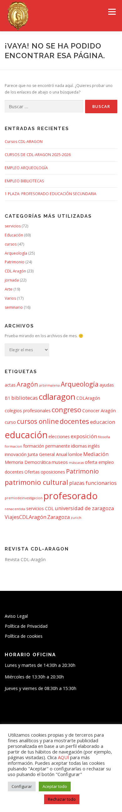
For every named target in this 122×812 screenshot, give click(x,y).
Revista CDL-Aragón (25, 559)
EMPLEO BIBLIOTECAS (24, 181)
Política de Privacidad (26, 626)
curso (10, 422)
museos (60, 462)
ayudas (106, 385)
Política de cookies (24, 636)
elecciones (59, 436)
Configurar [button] (22, 786)
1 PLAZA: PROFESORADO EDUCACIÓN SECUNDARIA (50, 193)
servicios (13, 226)
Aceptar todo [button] (55, 786)
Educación (14, 235)
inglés (94, 446)
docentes (74, 421)
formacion (13, 446)
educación (26, 435)
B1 (7, 398)
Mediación (96, 454)
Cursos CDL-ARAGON (24, 141)
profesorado (70, 496)
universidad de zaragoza (84, 508)
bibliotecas (24, 397)
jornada (12, 280)
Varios (10, 298)
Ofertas (32, 472)
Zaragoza (58, 516)
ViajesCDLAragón (25, 516)
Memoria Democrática (28, 462)
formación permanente (46, 446)
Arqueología (16, 253)
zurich (76, 517)
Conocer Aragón (99, 411)
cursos (11, 244)
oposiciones (53, 472)
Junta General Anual (47, 454)
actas (10, 385)
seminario (14, 307)
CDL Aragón (15, 271)
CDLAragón (88, 398)
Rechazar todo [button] (62, 799)
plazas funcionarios (93, 482)
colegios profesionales (28, 411)
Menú (111, 11)
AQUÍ (64, 757)
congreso (66, 409)
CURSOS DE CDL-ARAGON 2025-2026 (38, 154)
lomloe (75, 454)
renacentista (15, 509)
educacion (102, 421)
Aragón (27, 384)
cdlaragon (57, 396)
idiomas (79, 446)
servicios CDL (40, 508)
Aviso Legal (16, 616)
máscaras (76, 462)
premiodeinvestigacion (24, 498)
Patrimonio (14, 262)
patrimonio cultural (36, 482)
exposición (84, 436)
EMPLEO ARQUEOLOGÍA (26, 167)
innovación (16, 454)
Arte (9, 289)
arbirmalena (49, 385)
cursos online (38, 421)
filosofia (104, 437)
